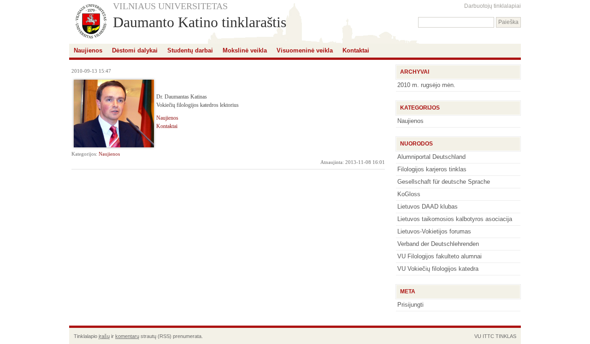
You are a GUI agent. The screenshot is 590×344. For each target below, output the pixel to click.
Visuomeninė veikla (305, 50)
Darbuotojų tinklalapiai (492, 6)
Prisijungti (410, 304)
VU (477, 336)
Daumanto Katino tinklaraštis (199, 22)
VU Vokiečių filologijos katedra (437, 268)
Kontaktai (355, 50)
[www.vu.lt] (91, 21)
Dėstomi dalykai (135, 50)
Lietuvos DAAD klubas (427, 206)
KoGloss (408, 194)
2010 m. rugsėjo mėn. (426, 85)
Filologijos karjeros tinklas (431, 169)
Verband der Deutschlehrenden (438, 243)
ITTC (488, 336)
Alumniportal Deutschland (431, 156)
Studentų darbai (190, 50)
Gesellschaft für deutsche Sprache (443, 181)
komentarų (127, 336)
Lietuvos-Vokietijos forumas (434, 231)
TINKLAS (506, 336)
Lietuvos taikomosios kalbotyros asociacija (454, 219)
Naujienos (88, 50)
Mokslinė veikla (245, 50)
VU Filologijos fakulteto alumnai (439, 256)
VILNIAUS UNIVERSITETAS (170, 6)
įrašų (104, 336)
